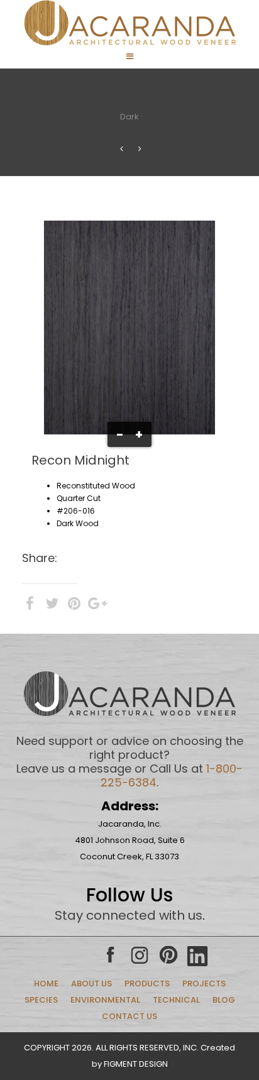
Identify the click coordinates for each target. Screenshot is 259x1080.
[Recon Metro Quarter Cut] (121, 149)
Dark (129, 117)
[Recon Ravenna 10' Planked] (139, 149)
